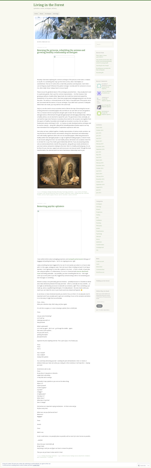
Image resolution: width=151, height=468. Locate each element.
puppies (52, 194)
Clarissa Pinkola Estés (50, 193)
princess (44, 194)
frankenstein (67, 193)
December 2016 (100, 146)
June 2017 (98, 135)
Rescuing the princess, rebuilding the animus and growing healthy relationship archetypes (61, 51)
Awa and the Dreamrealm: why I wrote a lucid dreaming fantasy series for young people (104, 61)
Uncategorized (100, 247)
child (44, 193)
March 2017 (99, 141)
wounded (65, 194)
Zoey (103, 91)
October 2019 (99, 130)
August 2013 (99, 187)
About (41, 13)
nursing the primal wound (75, 259)
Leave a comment (72, 194)
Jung (80, 193)
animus (80, 191)
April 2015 (98, 157)
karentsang (104, 111)
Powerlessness (100, 231)
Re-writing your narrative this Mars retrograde (103, 69)
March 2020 (99, 127)
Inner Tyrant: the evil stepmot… (106, 87)
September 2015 (100, 149)
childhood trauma (66, 455)
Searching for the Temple (102, 65)
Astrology (55, 13)
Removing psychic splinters (50, 206)
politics (98, 228)
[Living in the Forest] (75, 28)
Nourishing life (99, 72)
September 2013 (100, 184)
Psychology (65, 191)
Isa (102, 105)
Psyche (48, 194)
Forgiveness (99, 212)
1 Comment (50, 457)
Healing (49, 191)
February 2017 (99, 144)
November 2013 (100, 179)
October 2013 (99, 182)
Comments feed (100, 269)
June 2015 (98, 152)
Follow (99, 306)
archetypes (39, 193)
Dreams (98, 209)
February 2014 (99, 176)
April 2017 (98, 138)
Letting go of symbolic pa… (106, 92)
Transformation (100, 244)
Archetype (84, 191)
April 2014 (98, 171)
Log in (97, 264)
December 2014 (100, 165)
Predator (39, 194)
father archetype (60, 193)
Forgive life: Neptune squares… (106, 99)
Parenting (54, 191)
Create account (100, 261)
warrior (60, 194)
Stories (98, 239)
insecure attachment (79, 455)
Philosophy (59, 191)
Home (36, 13)
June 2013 (98, 192)
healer (72, 193)
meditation (87, 455)
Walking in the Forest (102, 281)
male (82, 193)
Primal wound (43, 457)
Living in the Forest (49, 5)
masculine (86, 193)
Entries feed (99, 267)
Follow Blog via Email (102, 291)
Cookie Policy (36, 465)
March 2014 (99, 173)
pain (38, 457)
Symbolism (70, 191)
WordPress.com (100, 272)
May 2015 (98, 154)
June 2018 (98, 133)
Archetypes (48, 13)
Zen (97, 250)
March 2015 (99, 160)
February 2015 (99, 163)
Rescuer (56, 194)
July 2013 (98, 190)
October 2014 (99, 168)
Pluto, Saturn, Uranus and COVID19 (101, 56)
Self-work (98, 236)
